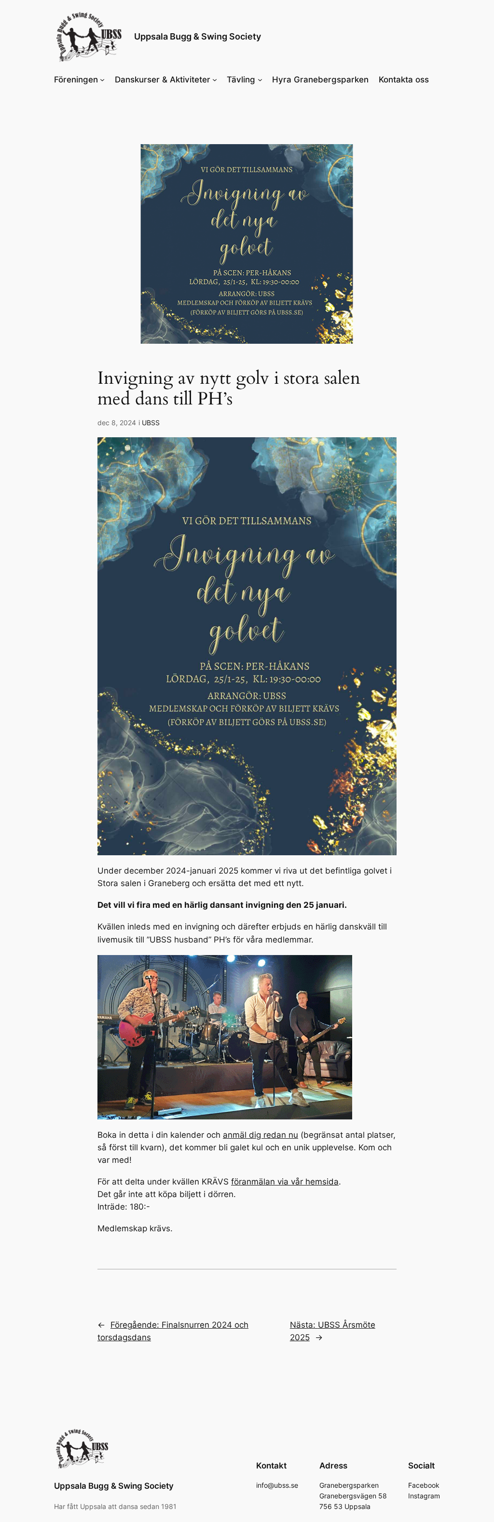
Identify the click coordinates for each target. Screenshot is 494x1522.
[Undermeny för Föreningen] (102, 79)
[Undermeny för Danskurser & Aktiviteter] (214, 79)
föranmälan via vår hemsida (285, 1181)
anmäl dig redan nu (260, 1135)
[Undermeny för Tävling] (260, 79)
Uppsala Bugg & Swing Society (197, 36)
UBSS (151, 422)
